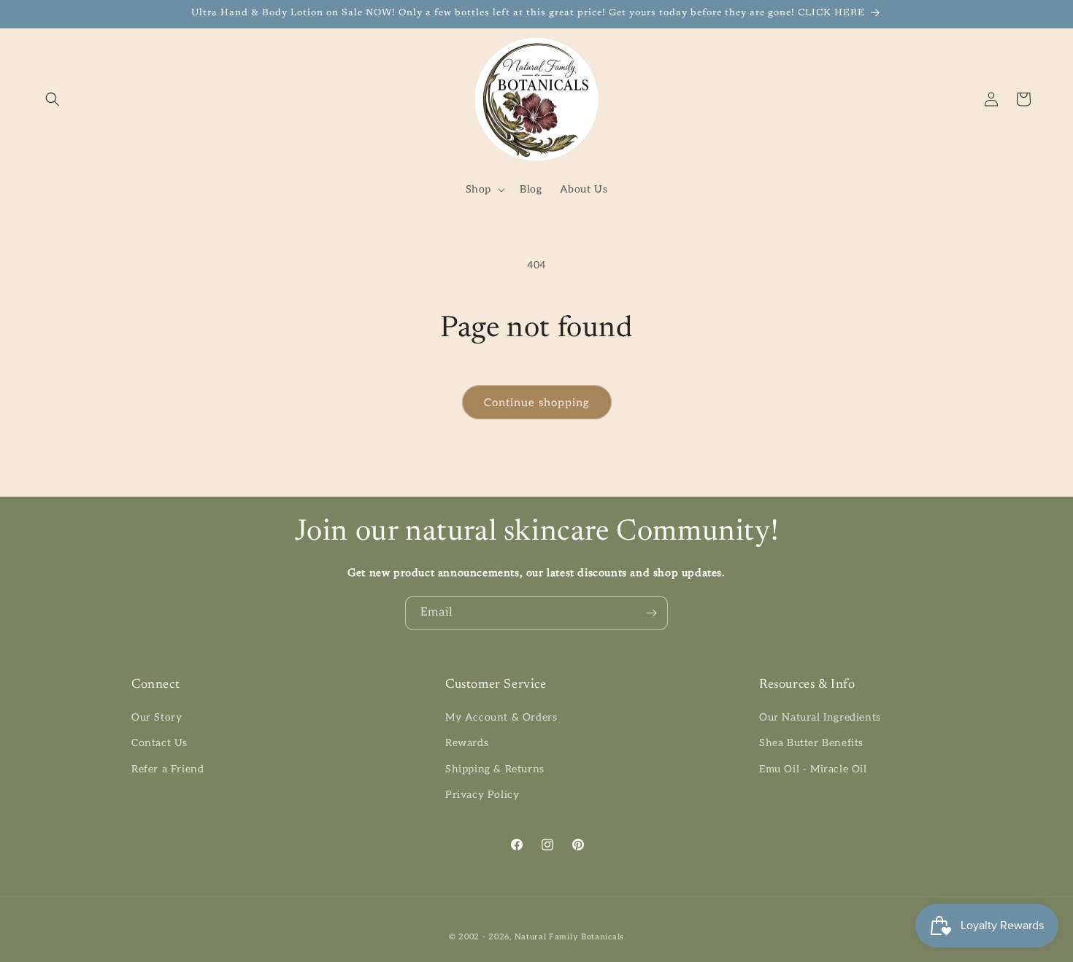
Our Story (156, 717)
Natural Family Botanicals (570, 937)
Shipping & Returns (495, 769)
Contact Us (159, 743)
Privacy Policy (482, 794)
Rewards (466, 743)
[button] (52, 99)
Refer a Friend (167, 769)
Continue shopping (537, 402)
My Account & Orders (501, 717)
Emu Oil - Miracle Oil (813, 769)
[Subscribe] (651, 613)
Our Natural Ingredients (820, 717)
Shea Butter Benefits (811, 743)
